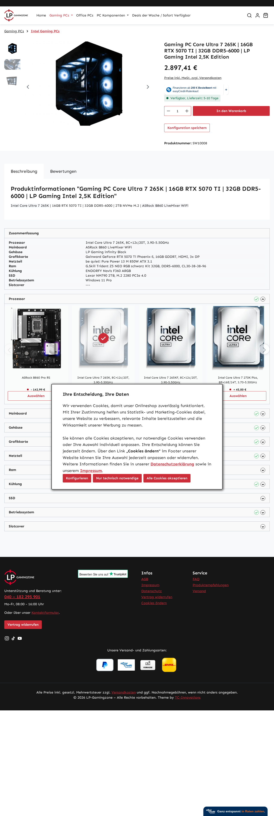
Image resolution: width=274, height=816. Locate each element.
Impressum (150, 585)
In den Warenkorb (231, 111)
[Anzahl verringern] (168, 111)
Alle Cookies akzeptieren (167, 478)
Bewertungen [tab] (63, 171)
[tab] (24, 171)
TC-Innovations (188, 697)
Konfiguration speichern (187, 128)
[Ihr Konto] (257, 15)
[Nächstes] (148, 87)
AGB (144, 579)
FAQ (196, 579)
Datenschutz (151, 591)
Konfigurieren (77, 478)
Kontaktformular (45, 613)
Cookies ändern (154, 603)
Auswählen (36, 396)
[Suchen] (249, 15)
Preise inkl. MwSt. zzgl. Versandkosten (193, 78)
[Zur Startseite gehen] (16, 15)
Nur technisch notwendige (117, 478)
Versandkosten (124, 692)
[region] (80, 87)
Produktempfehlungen (211, 585)
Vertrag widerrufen (23, 625)
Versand (199, 591)
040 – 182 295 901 (22, 596)
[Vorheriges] (28, 87)
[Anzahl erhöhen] (187, 111)
